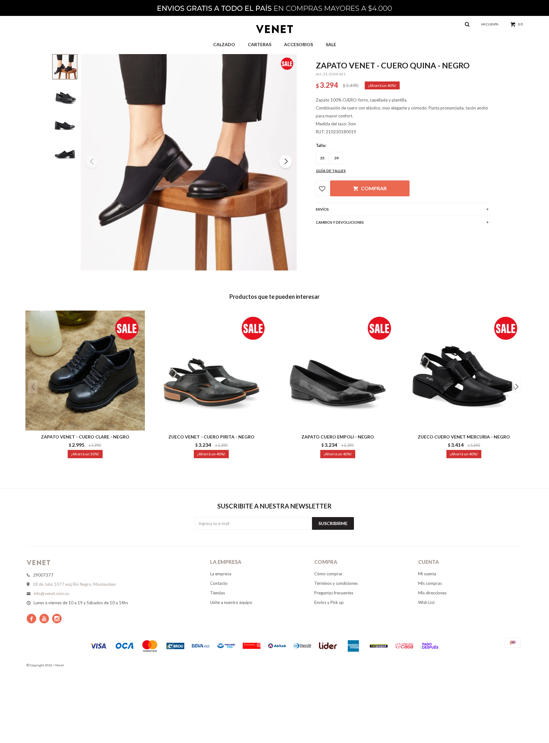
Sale (331, 44)
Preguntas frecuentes (333, 592)
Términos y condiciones (336, 583)
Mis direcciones (432, 592)
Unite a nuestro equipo (231, 602)
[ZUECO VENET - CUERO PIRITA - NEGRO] (212, 370)
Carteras (259, 44)
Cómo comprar (328, 573)
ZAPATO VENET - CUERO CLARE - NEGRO (85, 436)
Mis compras (430, 583)
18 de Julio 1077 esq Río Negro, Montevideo (74, 584)
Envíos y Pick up (329, 602)
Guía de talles (331, 170)
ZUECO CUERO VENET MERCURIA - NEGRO (464, 436)
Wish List (426, 602)
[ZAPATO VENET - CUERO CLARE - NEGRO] (85, 370)
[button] (285, 161)
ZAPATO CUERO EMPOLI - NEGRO (338, 436)
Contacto (218, 583)
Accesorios (298, 44)
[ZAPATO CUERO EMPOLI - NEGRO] (338, 370)
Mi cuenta (427, 573)
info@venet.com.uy (51, 593)
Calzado (224, 44)
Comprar (374, 188)
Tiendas (217, 592)
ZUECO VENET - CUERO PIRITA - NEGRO (211, 436)
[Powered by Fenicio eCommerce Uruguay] (512, 665)
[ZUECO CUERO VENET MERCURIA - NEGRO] (464, 370)
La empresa (220, 573)
